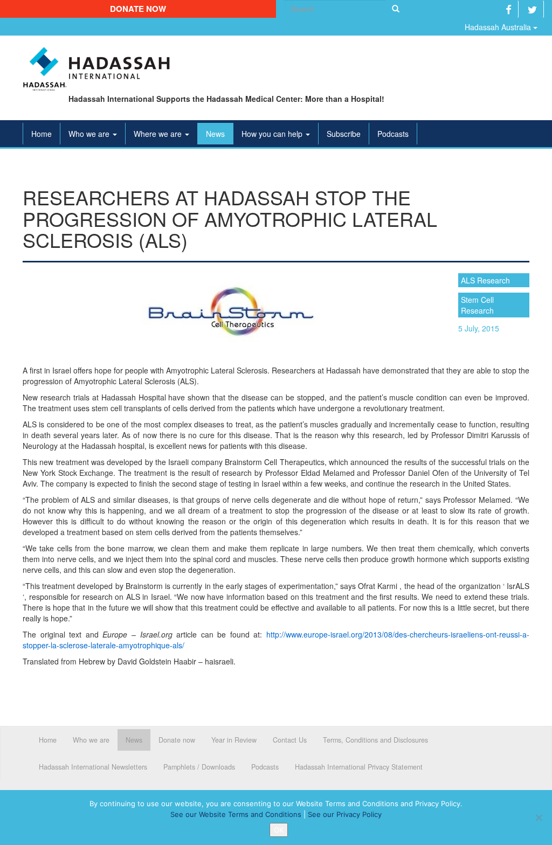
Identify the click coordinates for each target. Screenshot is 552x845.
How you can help (273, 133)
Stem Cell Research (477, 305)
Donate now (138, 9)
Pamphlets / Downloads (199, 767)
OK (279, 830)
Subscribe (344, 133)
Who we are (90, 133)
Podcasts (393, 133)
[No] (538, 817)
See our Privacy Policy (345, 814)
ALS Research (485, 280)
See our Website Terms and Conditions (235, 814)
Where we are (159, 133)
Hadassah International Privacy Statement (359, 767)
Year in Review (234, 740)
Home (41, 133)
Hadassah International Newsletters (93, 767)
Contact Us (290, 740)
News (215, 133)
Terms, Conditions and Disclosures (375, 740)
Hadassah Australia (499, 27)
